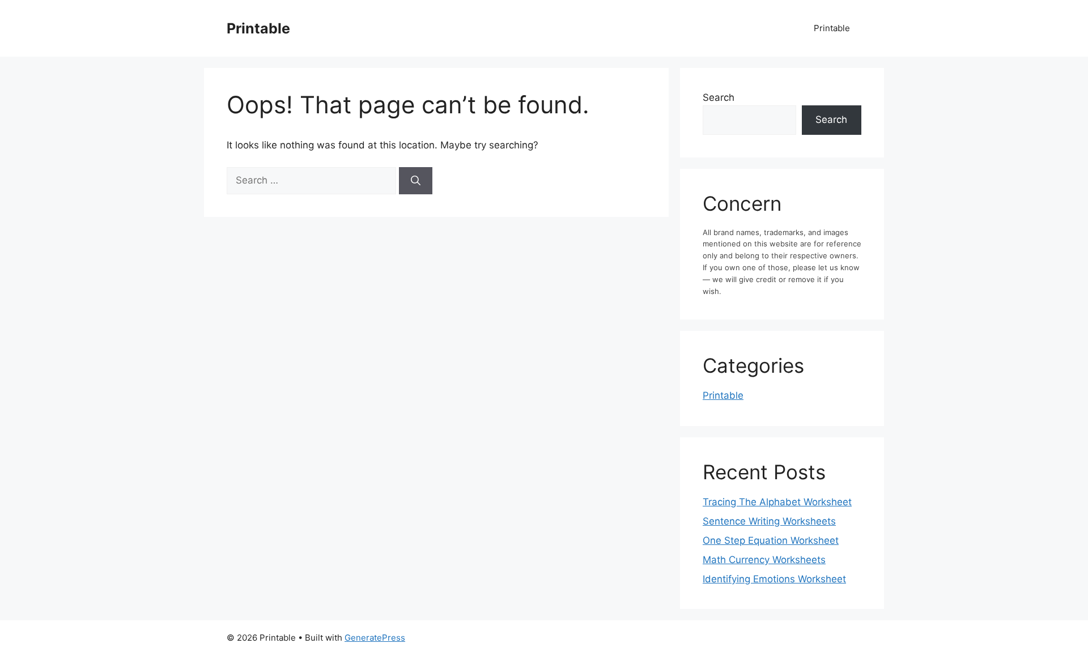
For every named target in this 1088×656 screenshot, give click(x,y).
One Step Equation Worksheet (771, 540)
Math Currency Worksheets (764, 559)
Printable (258, 28)
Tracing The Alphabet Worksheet (777, 502)
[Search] (415, 180)
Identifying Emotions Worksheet (774, 579)
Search (718, 97)
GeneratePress (375, 637)
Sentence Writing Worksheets (769, 521)
